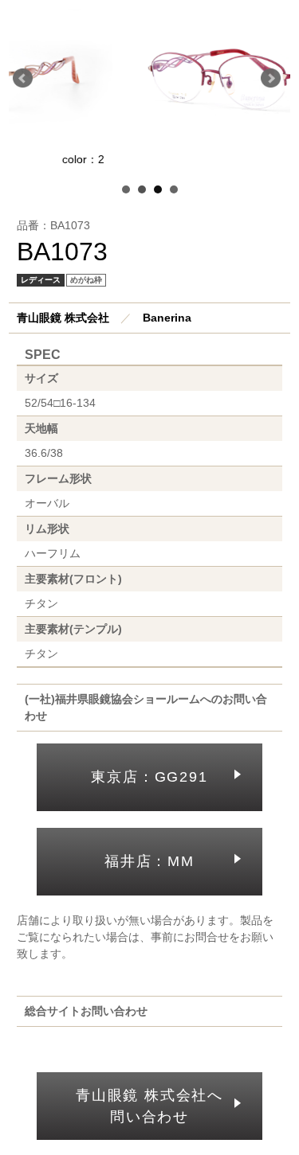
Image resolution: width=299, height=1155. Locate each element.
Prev (25, 81)
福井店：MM (149, 861)
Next (273, 81)
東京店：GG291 (149, 777)
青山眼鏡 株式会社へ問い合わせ (149, 1106)
